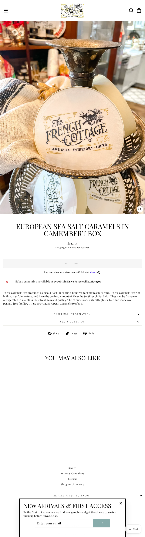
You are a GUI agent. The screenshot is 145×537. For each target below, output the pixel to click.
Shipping (60, 247)
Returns (72, 478)
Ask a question (72, 321)
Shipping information (72, 314)
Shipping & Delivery (72, 484)
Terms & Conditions (72, 473)
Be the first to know (71, 495)
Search (72, 467)
